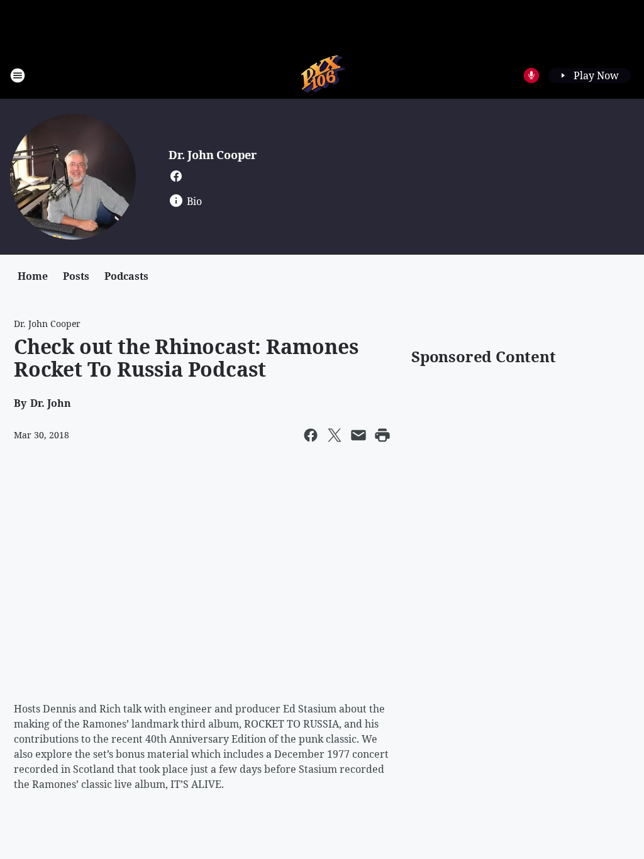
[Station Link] (322, 75)
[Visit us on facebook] (176, 176)
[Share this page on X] (334, 435)
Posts (76, 276)
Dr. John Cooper (213, 154)
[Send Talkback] (531, 75)
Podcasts (126, 276)
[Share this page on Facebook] (310, 435)
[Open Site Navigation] (17, 75)
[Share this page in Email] (358, 435)
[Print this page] (382, 435)
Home (33, 276)
